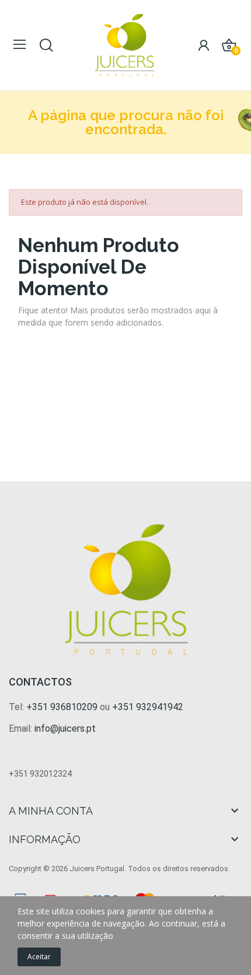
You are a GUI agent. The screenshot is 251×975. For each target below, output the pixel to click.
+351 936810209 (61, 706)
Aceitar (39, 957)
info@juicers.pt (65, 728)
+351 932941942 (147, 706)
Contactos (40, 682)
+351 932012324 (40, 773)
